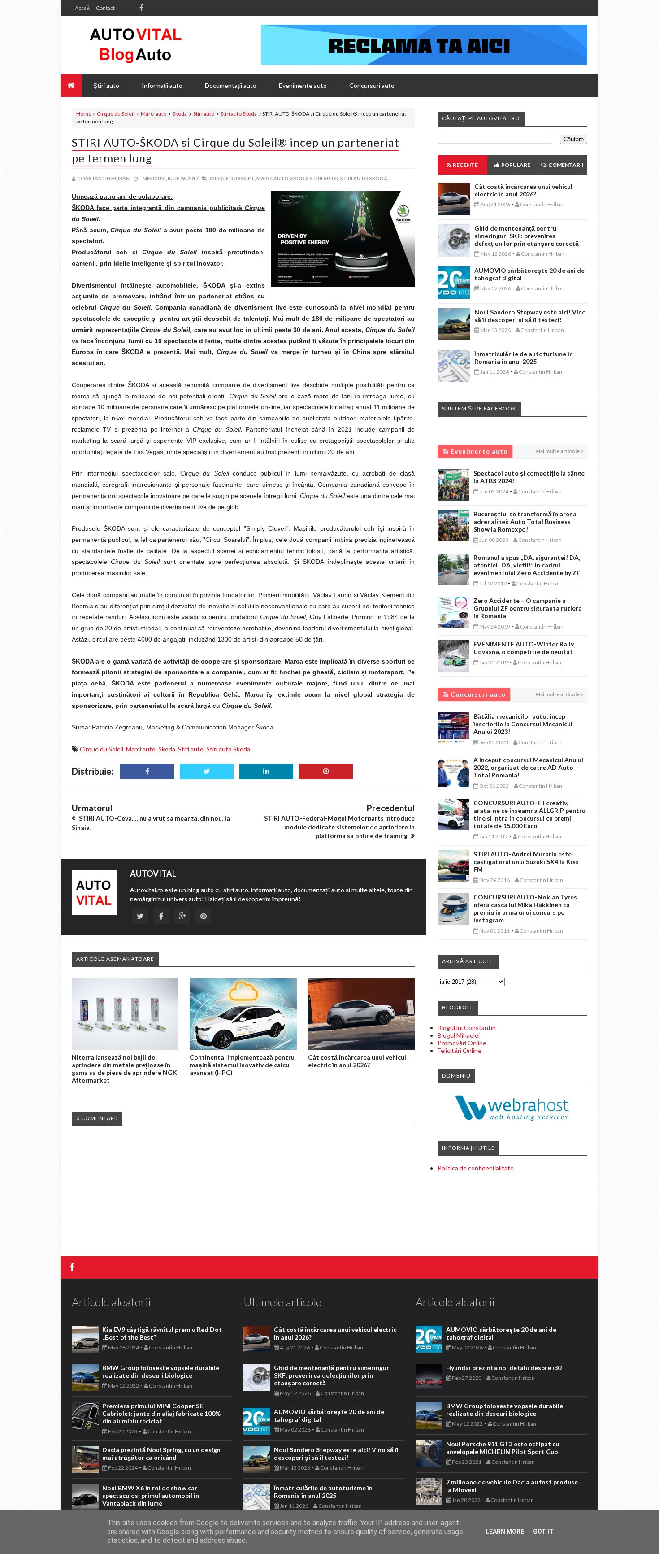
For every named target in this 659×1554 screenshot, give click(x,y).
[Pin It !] (326, 771)
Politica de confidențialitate (476, 1168)
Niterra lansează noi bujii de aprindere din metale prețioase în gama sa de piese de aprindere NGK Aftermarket (124, 1068)
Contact (105, 7)
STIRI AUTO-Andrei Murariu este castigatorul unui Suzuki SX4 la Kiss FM (526, 861)
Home (83, 113)
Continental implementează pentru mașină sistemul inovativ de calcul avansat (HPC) (242, 1064)
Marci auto (153, 113)
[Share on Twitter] (207, 771)
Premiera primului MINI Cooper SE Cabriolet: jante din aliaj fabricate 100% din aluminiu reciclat (161, 1413)
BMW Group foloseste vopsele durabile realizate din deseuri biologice (160, 1371)
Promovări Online (462, 1043)
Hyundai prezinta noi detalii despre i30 (503, 1367)
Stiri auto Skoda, (364, 178)
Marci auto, (273, 178)
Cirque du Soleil (115, 113)
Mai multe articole (557, 451)
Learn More (505, 1531)
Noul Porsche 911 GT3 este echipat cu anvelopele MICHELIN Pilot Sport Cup (502, 1447)
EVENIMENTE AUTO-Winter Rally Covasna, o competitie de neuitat (523, 647)
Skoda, (299, 178)
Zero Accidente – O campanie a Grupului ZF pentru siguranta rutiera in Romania (527, 608)
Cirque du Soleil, (233, 178)
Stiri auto (203, 113)
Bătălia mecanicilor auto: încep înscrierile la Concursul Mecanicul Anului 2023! (522, 723)
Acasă (82, 7)
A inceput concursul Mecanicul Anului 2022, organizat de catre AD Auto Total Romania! (528, 767)
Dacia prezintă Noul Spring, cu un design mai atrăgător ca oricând (161, 1453)
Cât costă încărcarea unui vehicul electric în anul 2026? (357, 1061)
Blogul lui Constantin (467, 1027)
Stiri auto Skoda (239, 113)
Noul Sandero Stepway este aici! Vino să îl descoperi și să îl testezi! (530, 315)
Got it (543, 1531)
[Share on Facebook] (147, 771)
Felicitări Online (459, 1050)
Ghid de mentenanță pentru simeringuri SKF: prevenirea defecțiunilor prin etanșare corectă (526, 235)
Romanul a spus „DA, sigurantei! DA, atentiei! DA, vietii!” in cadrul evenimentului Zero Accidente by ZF (526, 565)
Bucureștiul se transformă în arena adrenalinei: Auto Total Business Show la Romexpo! (525, 521)
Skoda (180, 113)
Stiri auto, (324, 178)
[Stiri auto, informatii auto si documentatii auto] (135, 45)
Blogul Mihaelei (459, 1035)
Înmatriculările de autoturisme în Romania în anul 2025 (523, 357)
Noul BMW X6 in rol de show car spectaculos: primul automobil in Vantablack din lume (150, 1495)
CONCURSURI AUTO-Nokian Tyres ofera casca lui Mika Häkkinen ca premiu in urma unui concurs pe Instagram (525, 908)
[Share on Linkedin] (266, 771)
